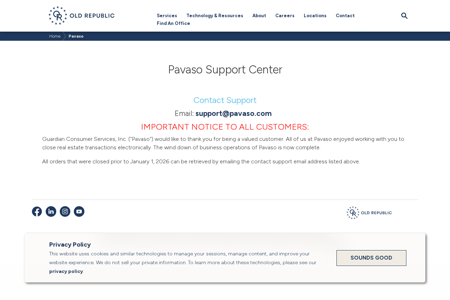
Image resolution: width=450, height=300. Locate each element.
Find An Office (173, 23)
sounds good (371, 258)
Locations (315, 15)
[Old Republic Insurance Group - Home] (369, 214)
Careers (285, 15)
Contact (345, 15)
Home (54, 36)
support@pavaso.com (233, 113)
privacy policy (66, 271)
